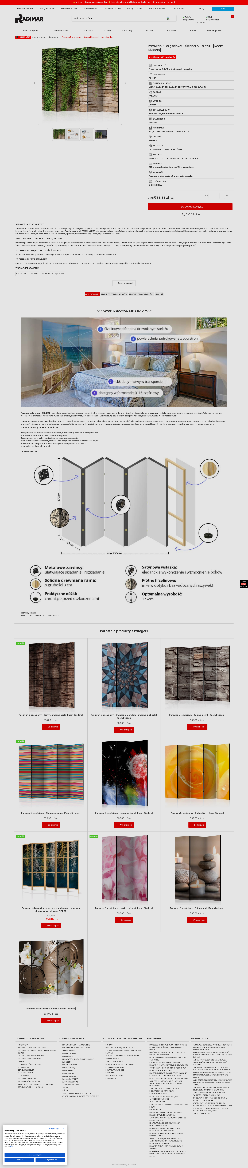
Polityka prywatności (57, 1128)
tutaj (11, 1147)
